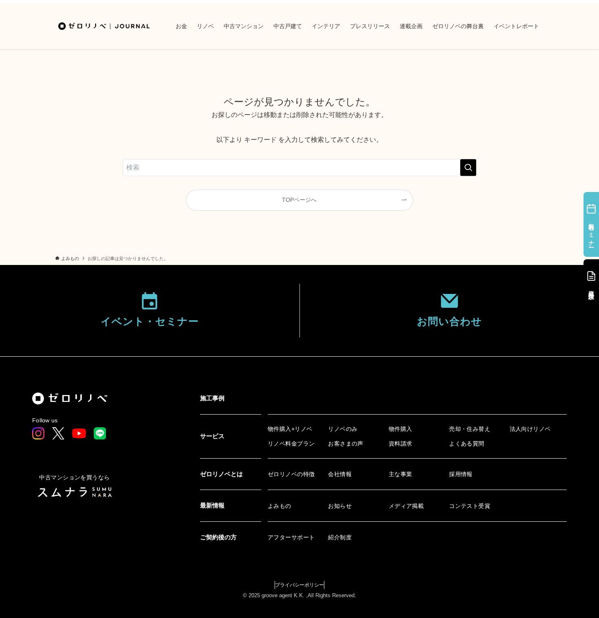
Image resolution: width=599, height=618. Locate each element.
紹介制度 (340, 537)
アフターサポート (291, 537)
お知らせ (340, 506)
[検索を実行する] (468, 167)
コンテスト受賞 (469, 506)
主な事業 (400, 474)
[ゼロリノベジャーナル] (104, 26)
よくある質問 (466, 443)
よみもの (279, 506)
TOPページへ (299, 199)
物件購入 (400, 429)
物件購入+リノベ (290, 429)
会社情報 (340, 474)
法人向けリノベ (530, 429)
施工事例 (212, 398)
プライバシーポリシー (299, 585)
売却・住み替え (469, 429)
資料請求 (400, 443)
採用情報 (461, 474)
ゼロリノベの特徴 (291, 474)
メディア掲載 (406, 506)
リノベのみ (342, 429)
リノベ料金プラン (291, 443)
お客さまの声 (345, 443)
